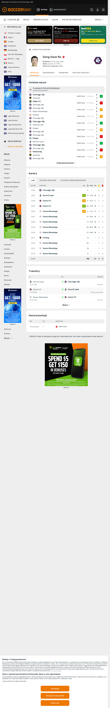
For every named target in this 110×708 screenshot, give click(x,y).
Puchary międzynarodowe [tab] (73, 180)
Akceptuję (55, 689)
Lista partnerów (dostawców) (14, 681)
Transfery (63, 73)
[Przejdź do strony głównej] (18, 9)
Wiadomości (48, 73)
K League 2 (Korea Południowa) (46, 88)
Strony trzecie (56, 671)
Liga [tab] (33, 180)
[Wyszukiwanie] (92, 9)
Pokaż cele (55, 703)
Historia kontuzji (80, 73)
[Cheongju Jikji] (98, 61)
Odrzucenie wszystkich (55, 696)
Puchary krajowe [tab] (47, 180)
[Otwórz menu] (103, 9)
